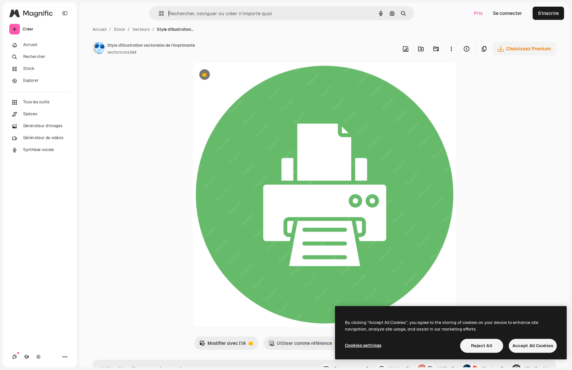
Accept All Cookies (532, 345)
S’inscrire (548, 13)
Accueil (100, 29)
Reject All (481, 345)
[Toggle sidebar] (65, 13)
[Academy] (26, 356)
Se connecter (507, 13)
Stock (119, 29)
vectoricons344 (121, 52)
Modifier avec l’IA (222, 345)
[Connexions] (14, 356)
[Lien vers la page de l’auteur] (99, 49)
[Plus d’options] (451, 48)
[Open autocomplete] (159, 13)
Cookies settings (363, 345)
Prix (478, 13)
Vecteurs (141, 29)
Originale (236, 75)
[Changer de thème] (38, 356)
